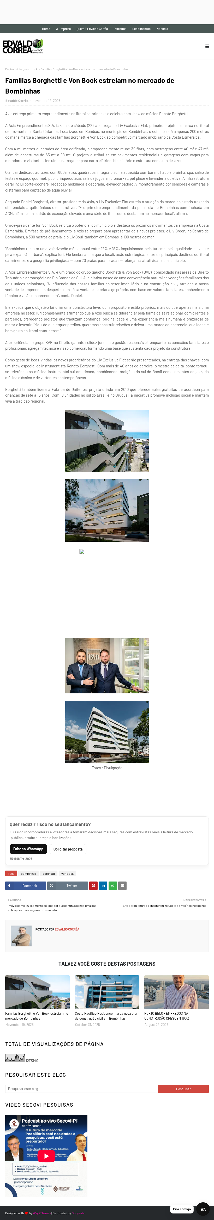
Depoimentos (141, 28)
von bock (31, 69)
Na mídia (162, 28)
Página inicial (13, 69)
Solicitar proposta (68, 849)
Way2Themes (42, 1213)
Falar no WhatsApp (28, 849)
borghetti (49, 873)
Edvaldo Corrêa (16, 100)
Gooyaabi (78, 1213)
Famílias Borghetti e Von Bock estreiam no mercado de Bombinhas (36, 1016)
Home (46, 28)
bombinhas (28, 873)
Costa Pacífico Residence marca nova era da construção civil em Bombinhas (106, 1016)
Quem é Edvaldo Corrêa (92, 28)
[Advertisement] (95, 11)
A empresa (63, 28)
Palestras (120, 28)
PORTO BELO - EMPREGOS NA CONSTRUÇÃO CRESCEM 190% (166, 1016)
